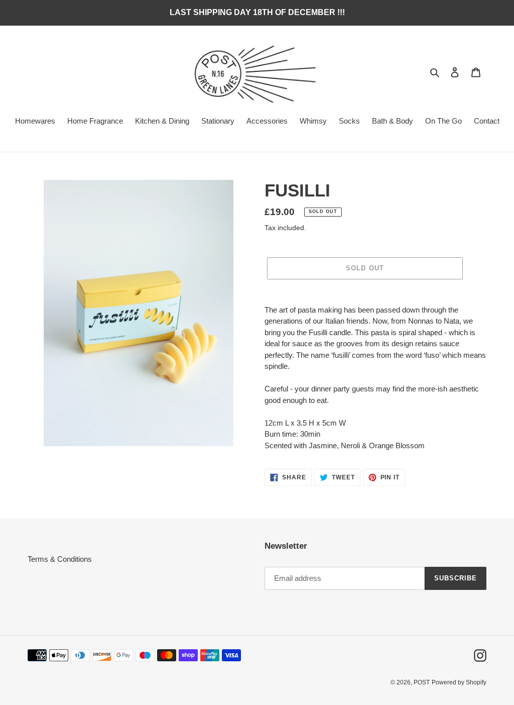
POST (422, 682)
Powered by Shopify (459, 682)
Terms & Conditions (60, 559)
